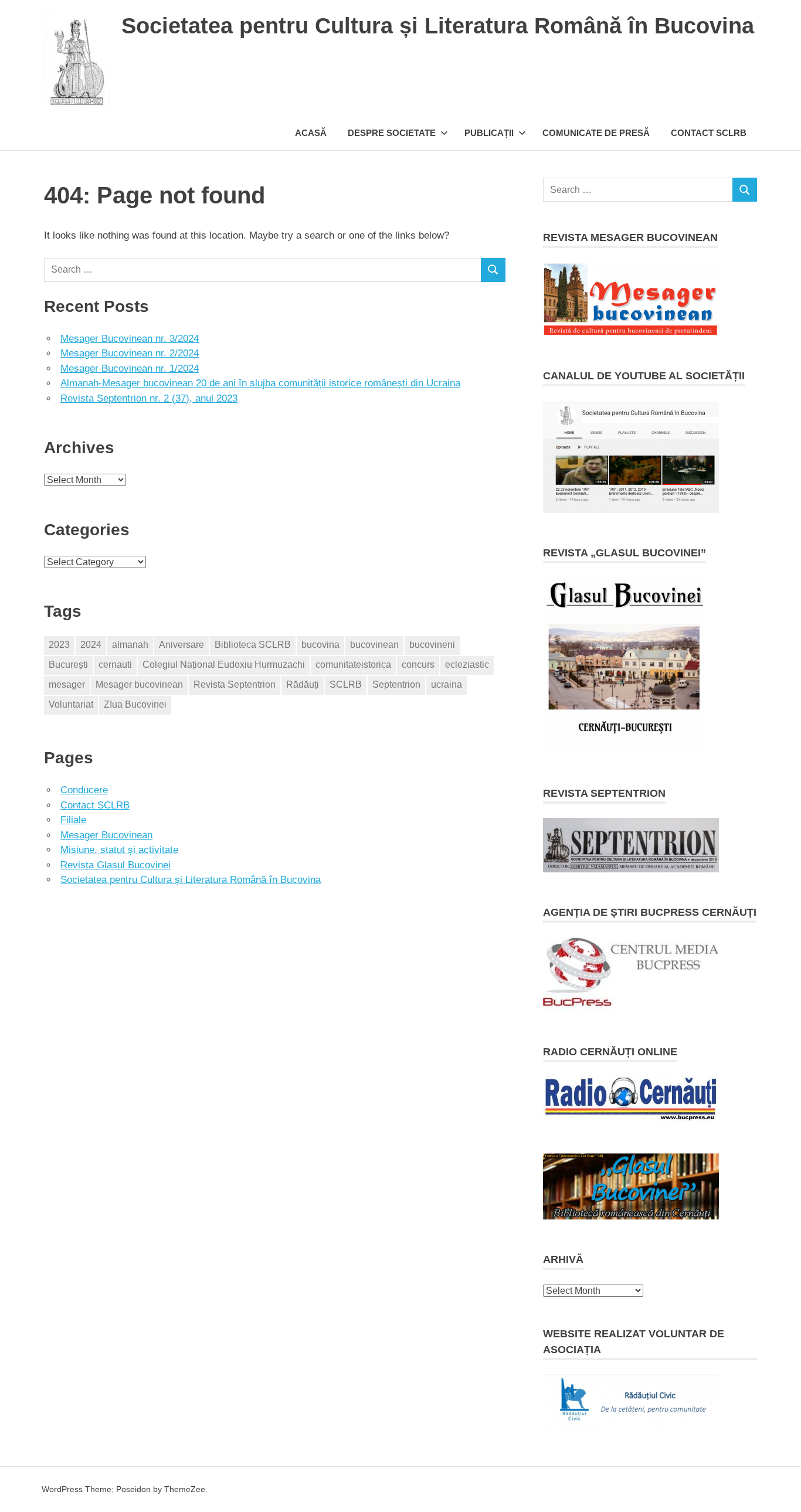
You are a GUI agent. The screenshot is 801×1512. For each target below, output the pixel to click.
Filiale (73, 819)
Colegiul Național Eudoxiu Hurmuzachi (223, 665)
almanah (130, 645)
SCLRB (346, 684)
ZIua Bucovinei (135, 704)
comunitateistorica (353, 665)
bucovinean (374, 645)
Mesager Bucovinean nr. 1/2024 (129, 368)
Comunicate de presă (596, 133)
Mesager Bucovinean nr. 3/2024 (129, 338)
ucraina (446, 684)
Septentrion (396, 684)
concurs (418, 665)
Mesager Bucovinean (106, 835)
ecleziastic (467, 665)
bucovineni (432, 645)
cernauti (115, 665)
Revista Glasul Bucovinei (115, 865)
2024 (90, 645)
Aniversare (181, 645)
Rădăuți (302, 684)
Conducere (84, 790)
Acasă (311, 133)
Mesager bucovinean (139, 684)
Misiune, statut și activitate (119, 849)
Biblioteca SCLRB (253, 645)
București (68, 665)
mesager (67, 684)
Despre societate (392, 133)
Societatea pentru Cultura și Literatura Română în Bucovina (437, 25)
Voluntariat (71, 704)
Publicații (489, 133)
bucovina (320, 645)
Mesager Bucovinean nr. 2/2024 (129, 353)
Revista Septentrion (235, 684)
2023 (59, 645)
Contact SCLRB (708, 133)
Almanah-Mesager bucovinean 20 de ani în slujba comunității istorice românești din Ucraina (260, 383)
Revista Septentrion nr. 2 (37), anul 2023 (148, 398)
